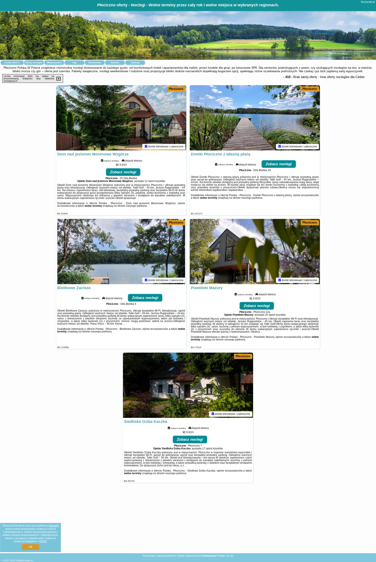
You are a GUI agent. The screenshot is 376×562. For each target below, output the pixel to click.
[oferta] (146, 146)
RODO (43, 541)
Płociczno (176, 88)
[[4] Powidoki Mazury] (255, 251)
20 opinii (270, 314)
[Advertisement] (188, 521)
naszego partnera (136, 205)
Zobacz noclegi (123, 172)
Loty (74, 62)
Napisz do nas (225, 555)
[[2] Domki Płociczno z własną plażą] (255, 117)
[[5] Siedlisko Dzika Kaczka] (188, 385)
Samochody (94, 62)
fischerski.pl (368, 1)
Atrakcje (115, 62)
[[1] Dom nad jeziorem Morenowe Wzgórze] (121, 117)
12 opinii (149, 181)
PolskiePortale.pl (24, 560)
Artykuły (135, 62)
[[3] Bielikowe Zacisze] (121, 251)
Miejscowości (54, 62)
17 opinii (207, 448)
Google (53, 525)
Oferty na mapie (33, 62)
